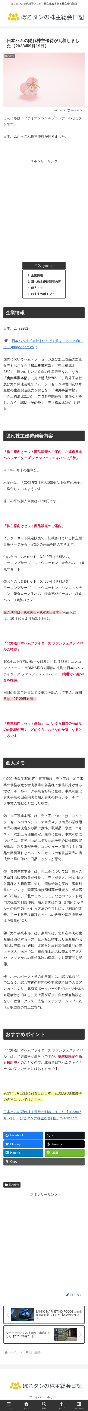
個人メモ (37, 287)
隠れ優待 (14, 1184)
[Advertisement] (44, 208)
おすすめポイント (43, 293)
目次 (38, 266)
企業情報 (37, 275)
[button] (78, 868)
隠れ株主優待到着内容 (46, 281)
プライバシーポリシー (44, 1397)
